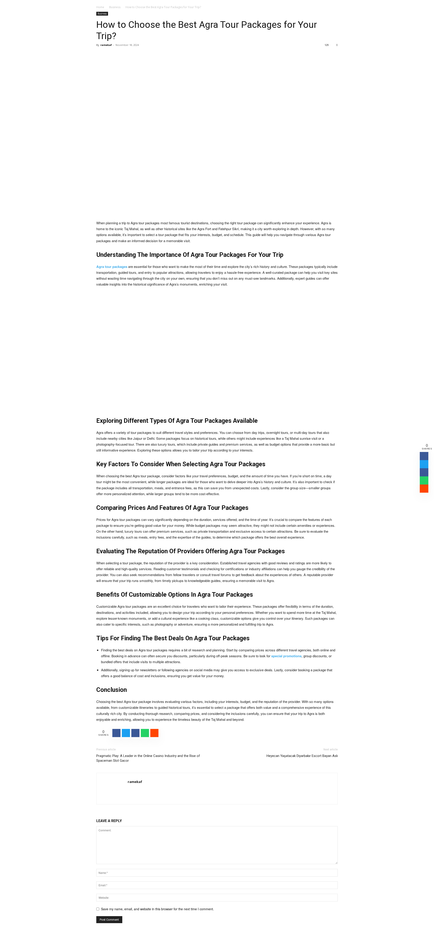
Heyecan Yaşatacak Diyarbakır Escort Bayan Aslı (302, 756)
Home (100, 7)
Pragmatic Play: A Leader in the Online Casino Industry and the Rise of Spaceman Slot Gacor (148, 758)
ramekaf (106, 45)
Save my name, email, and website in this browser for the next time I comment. (157, 909)
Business (114, 7)
